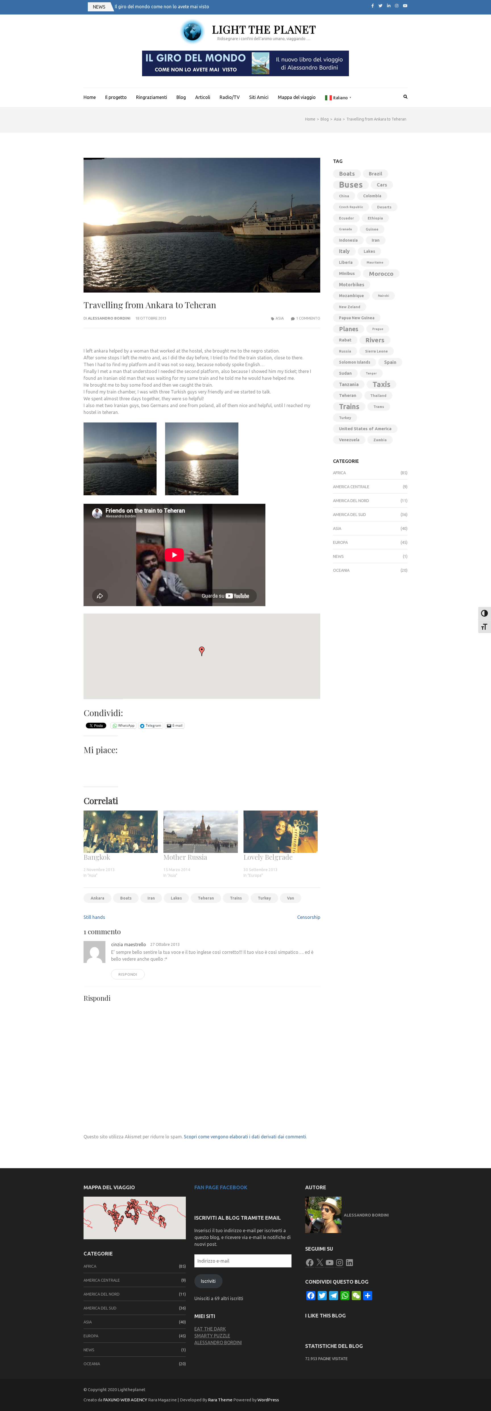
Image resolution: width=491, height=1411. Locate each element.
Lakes (176, 898)
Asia (280, 318)
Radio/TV (230, 97)
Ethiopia (375, 218)
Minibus (347, 273)
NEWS (99, 6)
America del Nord (351, 500)
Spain (390, 362)
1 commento (308, 318)
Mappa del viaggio (297, 97)
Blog (181, 97)
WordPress (268, 1399)
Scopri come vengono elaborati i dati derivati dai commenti (245, 1136)
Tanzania (349, 384)
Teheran (206, 898)
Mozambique (351, 295)
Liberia (346, 262)
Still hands (94, 917)
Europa (340, 542)
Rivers (374, 339)
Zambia (380, 440)
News (338, 556)
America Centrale (351, 486)
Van (290, 898)
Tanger (371, 373)
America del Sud (349, 514)
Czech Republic (351, 207)
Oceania (341, 570)
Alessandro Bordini (109, 318)
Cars (382, 184)
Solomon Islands (354, 362)
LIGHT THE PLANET (264, 29)
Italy (344, 251)
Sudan (345, 373)
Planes (348, 329)
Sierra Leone (376, 351)
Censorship (308, 917)
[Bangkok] (121, 832)
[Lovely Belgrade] (281, 832)
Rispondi (127, 974)
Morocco (381, 273)
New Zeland (349, 307)
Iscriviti (208, 1281)
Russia (345, 351)
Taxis (381, 384)
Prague (377, 329)
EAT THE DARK (210, 1328)
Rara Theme (220, 1399)
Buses (351, 185)
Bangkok (97, 856)
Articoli (202, 97)
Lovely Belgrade (268, 856)
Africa (339, 473)
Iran (151, 898)
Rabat (345, 339)
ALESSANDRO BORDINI (218, 1342)
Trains (236, 898)
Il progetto (116, 97)
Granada (345, 229)
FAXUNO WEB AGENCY (125, 1399)
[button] (120, 458)
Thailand (378, 395)
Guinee (372, 229)
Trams (378, 407)
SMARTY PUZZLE (212, 1335)
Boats (126, 898)
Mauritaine (375, 262)
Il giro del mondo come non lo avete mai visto (162, 6)
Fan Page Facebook (220, 1187)
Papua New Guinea (357, 318)
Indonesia (348, 240)
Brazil (375, 173)
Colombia (372, 196)
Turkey (264, 898)
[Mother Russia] (200, 832)
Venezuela (349, 440)
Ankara (97, 898)
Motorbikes (351, 284)
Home (90, 97)
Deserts (384, 207)
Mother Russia (185, 856)
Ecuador (346, 218)
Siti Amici (259, 97)
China (344, 196)
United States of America (365, 428)
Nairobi (383, 295)
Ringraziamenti (151, 97)
